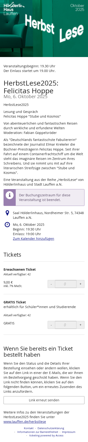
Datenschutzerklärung (51, 428)
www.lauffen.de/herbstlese (25, 421)
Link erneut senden (44, 400)
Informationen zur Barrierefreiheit (37, 432)
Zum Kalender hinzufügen (33, 238)
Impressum (68, 432)
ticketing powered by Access (46, 435)
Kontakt (29, 428)
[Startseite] (44, 28)
